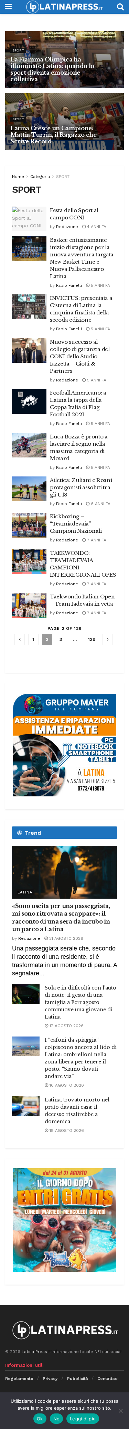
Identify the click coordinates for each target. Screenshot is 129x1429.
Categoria (40, 176)
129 (91, 639)
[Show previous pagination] (19, 639)
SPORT (18, 50)
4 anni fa (96, 226)
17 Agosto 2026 (66, 1025)
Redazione (67, 226)
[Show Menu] (8, 7)
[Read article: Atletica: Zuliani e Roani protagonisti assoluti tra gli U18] (29, 488)
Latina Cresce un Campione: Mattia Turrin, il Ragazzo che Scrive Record (53, 135)
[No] (120, 1410)
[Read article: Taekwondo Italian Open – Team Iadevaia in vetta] (29, 605)
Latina (25, 892)
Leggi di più (83, 1418)
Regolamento (19, 1378)
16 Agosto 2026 (66, 1085)
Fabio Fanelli (69, 285)
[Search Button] (120, 7)
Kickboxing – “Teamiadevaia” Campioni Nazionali (76, 523)
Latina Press (34, 1351)
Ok (40, 1418)
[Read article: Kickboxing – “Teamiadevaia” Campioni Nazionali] (29, 525)
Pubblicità (77, 1378)
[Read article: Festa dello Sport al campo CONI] (29, 219)
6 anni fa (99, 503)
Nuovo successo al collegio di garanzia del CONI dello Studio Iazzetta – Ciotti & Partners (80, 356)
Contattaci (107, 1378)
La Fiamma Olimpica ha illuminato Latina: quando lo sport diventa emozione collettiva (52, 69)
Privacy (50, 1378)
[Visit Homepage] (64, 7)
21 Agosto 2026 (65, 938)
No (56, 1418)
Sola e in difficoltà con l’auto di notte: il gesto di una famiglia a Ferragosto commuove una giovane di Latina (80, 1002)
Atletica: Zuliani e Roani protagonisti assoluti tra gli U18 (81, 487)
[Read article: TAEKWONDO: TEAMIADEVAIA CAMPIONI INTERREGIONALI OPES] (29, 561)
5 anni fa (99, 285)
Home (18, 176)
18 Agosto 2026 (66, 1130)
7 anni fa (96, 540)
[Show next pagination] (108, 639)
